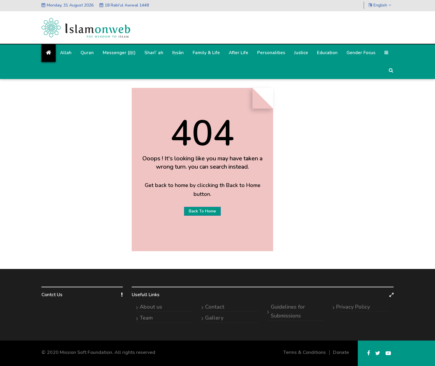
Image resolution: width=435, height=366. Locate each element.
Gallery (214, 317)
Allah (66, 53)
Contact (214, 306)
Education (327, 53)
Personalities (271, 53)
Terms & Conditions (304, 352)
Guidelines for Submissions (288, 311)
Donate (341, 352)
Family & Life (206, 53)
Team (146, 317)
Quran (87, 53)
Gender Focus (361, 53)
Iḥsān (178, 53)
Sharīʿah (153, 53)
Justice (301, 53)
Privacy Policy (353, 306)
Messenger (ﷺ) (119, 53)
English (380, 5)
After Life (238, 53)
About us (151, 306)
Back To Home (202, 211)
